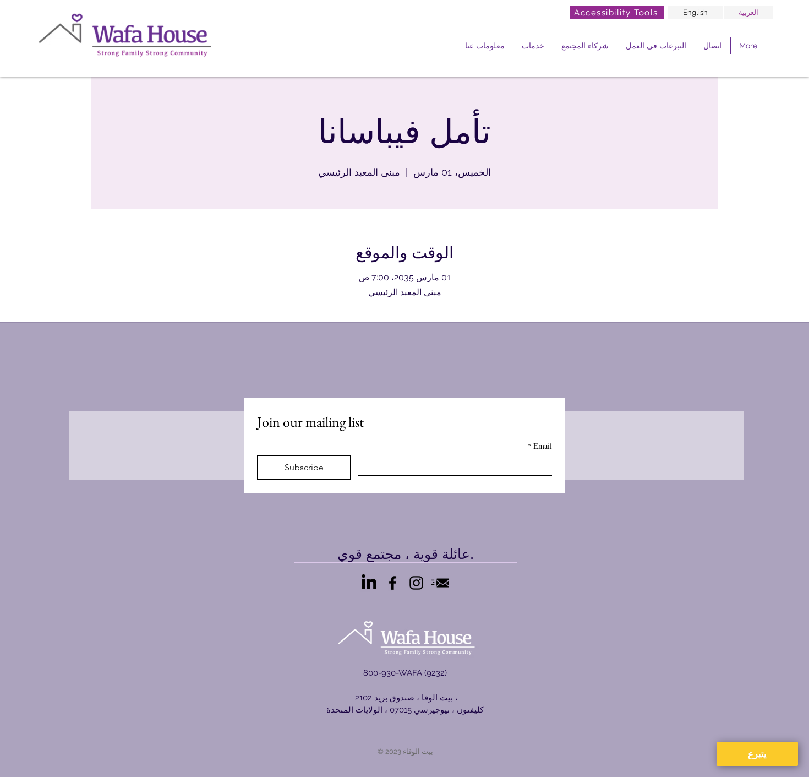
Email (539, 445)
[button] (485, 45)
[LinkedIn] (369, 583)
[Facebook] (393, 583)
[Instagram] (416, 583)
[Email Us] (440, 583)
